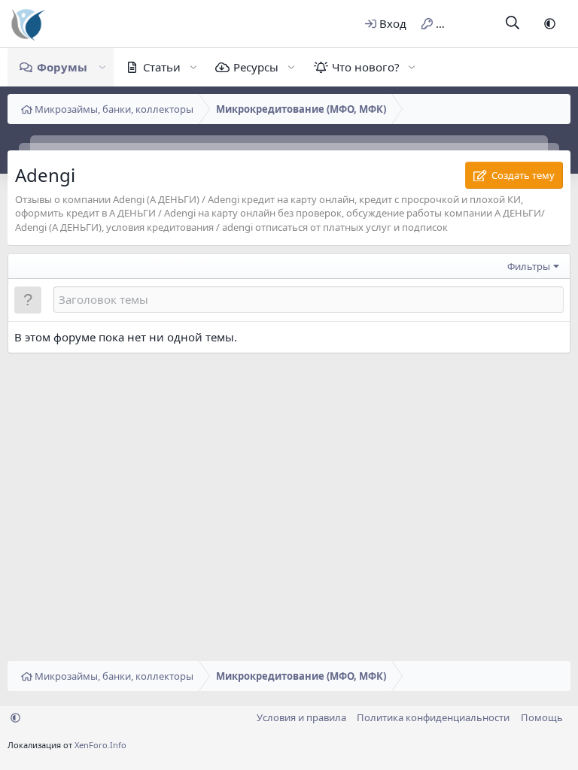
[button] (550, 24)
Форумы (62, 66)
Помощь (542, 717)
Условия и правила (301, 717)
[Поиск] (513, 24)
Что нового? (366, 66)
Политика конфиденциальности (433, 717)
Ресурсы (255, 66)
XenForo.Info (100, 744)
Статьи (162, 66)
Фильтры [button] (528, 266)
